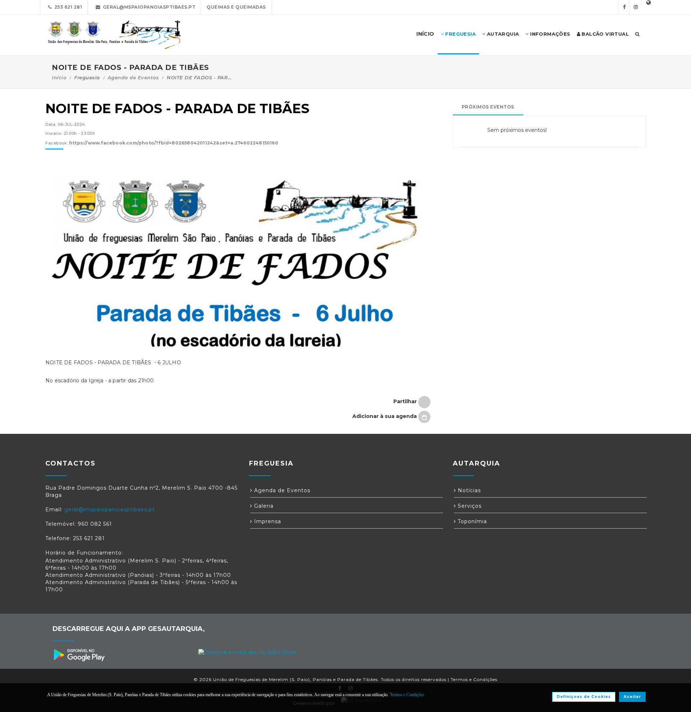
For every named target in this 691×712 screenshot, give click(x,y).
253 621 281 (67, 7)
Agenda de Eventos (133, 77)
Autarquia (502, 34)
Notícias (468, 490)
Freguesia (460, 34)
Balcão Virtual (604, 34)
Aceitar (632, 696)
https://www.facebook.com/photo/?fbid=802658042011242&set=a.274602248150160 (173, 143)
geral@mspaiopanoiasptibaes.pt (148, 7)
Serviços (469, 506)
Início (59, 77)
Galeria (263, 506)
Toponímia (471, 521)
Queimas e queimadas (236, 7)
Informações (549, 34)
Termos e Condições (474, 679)
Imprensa (266, 521)
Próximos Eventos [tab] (488, 107)
